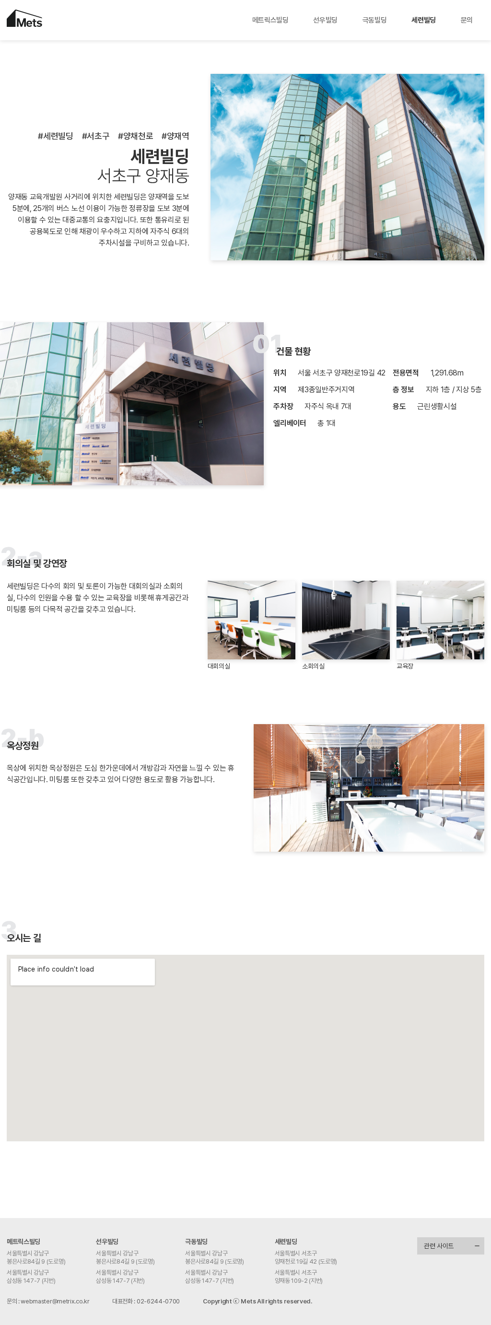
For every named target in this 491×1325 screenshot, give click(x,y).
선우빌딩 (325, 20)
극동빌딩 (374, 20)
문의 (467, 20)
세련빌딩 (423, 20)
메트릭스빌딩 (270, 20)
